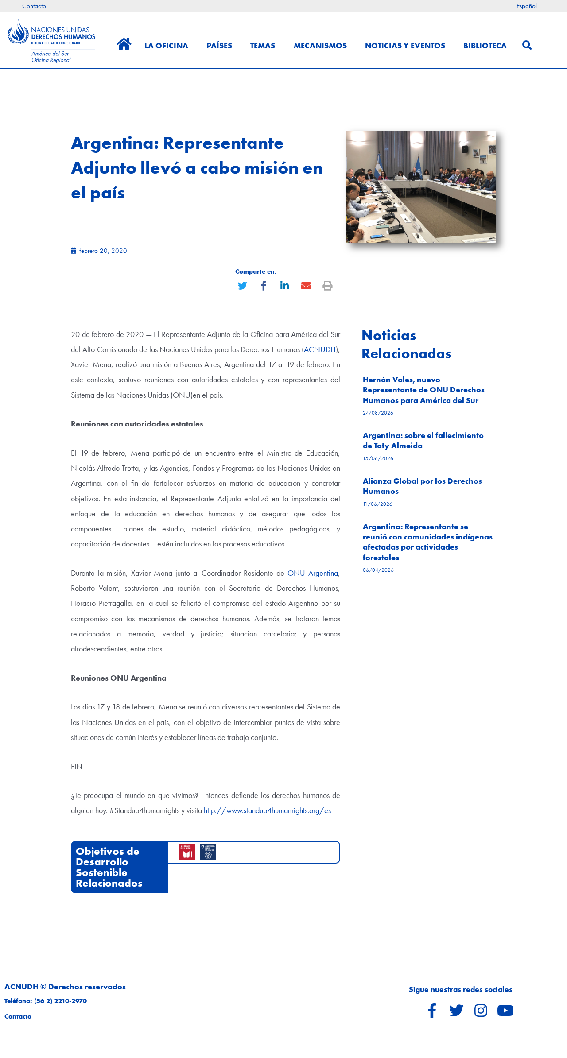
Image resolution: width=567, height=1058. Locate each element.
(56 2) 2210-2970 (60, 1000)
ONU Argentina (312, 573)
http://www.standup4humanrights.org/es (267, 810)
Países (219, 45)
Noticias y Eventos (405, 45)
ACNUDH (320, 349)
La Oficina (166, 45)
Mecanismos (320, 45)
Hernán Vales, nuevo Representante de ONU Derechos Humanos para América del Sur (424, 389)
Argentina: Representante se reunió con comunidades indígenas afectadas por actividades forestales (428, 541)
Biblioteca (485, 45)
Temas (262, 45)
